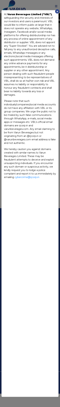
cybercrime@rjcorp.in (27, 177)
